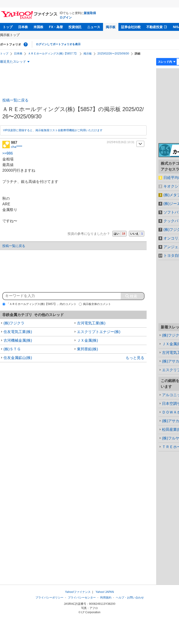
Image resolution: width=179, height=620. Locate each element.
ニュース (93, 27)
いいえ (136, 233)
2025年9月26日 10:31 (120, 142)
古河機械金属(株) (17, 340)
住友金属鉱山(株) (17, 358)
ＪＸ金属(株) (87, 340)
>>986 (7, 153)
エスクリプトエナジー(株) (98, 332)
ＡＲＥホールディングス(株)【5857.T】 (53, 53)
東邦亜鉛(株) (87, 349)
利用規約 (105, 597)
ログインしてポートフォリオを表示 (58, 44)
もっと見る (135, 358)
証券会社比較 (131, 27)
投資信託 (75, 27)
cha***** (16, 146)
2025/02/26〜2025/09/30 (113, 53)
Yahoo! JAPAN (105, 592)
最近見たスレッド (13, 61)
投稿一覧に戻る (15, 100)
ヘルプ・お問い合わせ (130, 597)
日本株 (23, 27)
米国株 (38, 27)
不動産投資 (154, 27)
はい (119, 233)
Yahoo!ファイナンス (78, 592)
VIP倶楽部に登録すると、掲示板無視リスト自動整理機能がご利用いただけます (53, 130)
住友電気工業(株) (17, 332)
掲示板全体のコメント (97, 304)
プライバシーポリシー (49, 597)
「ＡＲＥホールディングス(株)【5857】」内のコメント (41, 304)
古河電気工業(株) (91, 323)
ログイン (66, 17)
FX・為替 (56, 27)
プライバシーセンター (82, 597)
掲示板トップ (10, 35)
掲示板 (111, 27)
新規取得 (90, 13)
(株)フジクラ (13, 323)
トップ (8, 27)
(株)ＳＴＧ (12, 349)
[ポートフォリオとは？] (25, 44)
